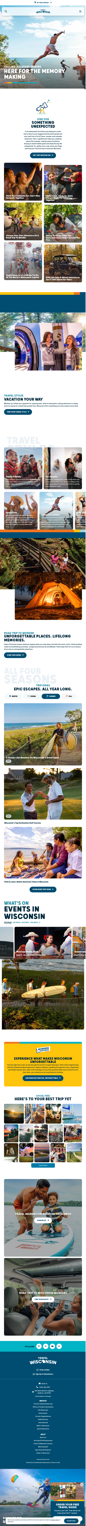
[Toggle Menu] (79, 11)
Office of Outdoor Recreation (43, 1407)
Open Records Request (43, 1450)
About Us (43, 1437)
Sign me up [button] (41, 1220)
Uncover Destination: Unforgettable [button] (42, 1078)
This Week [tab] (34, 922)
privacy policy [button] (55, 1520)
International (43, 1423)
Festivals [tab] (25, 922)
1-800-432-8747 (44, 1387)
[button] (43, 2)
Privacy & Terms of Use (43, 1459)
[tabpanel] (43, 796)
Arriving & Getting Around (43, 1440)
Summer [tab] (52, 696)
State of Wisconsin (43, 1453)
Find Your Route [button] (42, 1299)
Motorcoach (43, 1413)
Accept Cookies (71, 1521)
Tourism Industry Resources (43, 1404)
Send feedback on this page (43, 1396)
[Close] (81, 1484)
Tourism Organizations (43, 1416)
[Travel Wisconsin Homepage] (43, 11)
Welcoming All (43, 1447)
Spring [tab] (33, 696)
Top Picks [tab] (8, 922)
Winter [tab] (14, 696)
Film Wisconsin (43, 1410)
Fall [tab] (70, 696)
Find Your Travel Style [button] (17, 412)
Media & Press (43, 1419)
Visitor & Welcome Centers (43, 1444)
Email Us (44, 1384)
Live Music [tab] (17, 922)
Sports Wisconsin (43, 1429)
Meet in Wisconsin (43, 1426)
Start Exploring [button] (14, 655)
